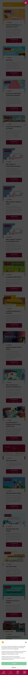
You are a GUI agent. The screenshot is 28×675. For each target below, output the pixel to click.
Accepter (14, 663)
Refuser (14, 667)
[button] (26, 642)
